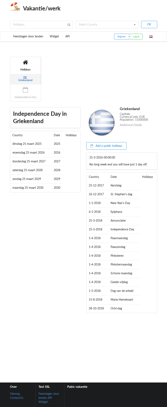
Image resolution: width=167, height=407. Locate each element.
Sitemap (15, 394)
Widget (54, 36)
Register (122, 37)
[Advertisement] (83, 343)
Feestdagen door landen (28, 36)
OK (149, 24)
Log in (136, 37)
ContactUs (16, 398)
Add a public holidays (108, 146)
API (67, 36)
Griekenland (25, 80)
